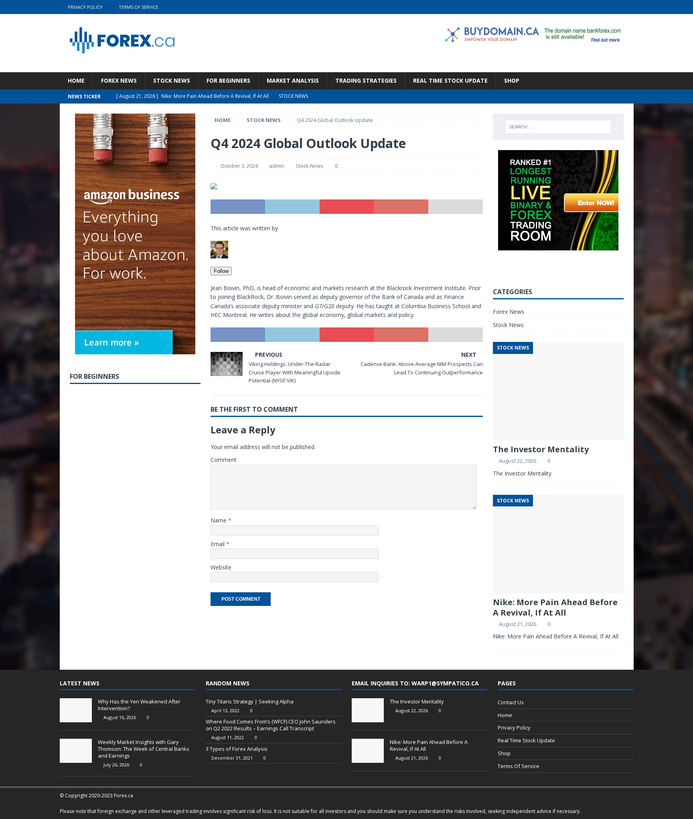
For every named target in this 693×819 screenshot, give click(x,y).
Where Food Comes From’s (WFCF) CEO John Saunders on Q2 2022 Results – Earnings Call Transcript (271, 725)
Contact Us (511, 702)
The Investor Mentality (541, 449)
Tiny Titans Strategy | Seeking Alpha (250, 701)
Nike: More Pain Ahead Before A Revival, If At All (555, 607)
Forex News (119, 80)
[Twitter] (595, 7)
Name (219, 520)
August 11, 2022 (227, 737)
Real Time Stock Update (450, 80)
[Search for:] (558, 127)
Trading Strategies (366, 80)
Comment (224, 459)
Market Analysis (293, 80)
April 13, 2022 (225, 710)
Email (218, 544)
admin (276, 165)
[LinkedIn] (611, 7)
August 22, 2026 (517, 460)
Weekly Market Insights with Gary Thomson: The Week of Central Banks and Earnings (143, 748)
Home (76, 80)
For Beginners (228, 80)
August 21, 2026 (517, 624)
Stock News (171, 80)
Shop (511, 80)
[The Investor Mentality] (368, 710)
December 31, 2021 (232, 758)
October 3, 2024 (239, 165)
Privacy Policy (85, 7)
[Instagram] (627, 7)
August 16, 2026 (119, 717)
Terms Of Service (138, 7)
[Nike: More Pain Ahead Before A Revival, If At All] (368, 751)
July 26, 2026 (116, 765)
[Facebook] (580, 7)
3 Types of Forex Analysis (236, 748)
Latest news (79, 683)
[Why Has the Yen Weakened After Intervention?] (76, 710)
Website (221, 567)
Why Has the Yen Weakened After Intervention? (139, 705)
